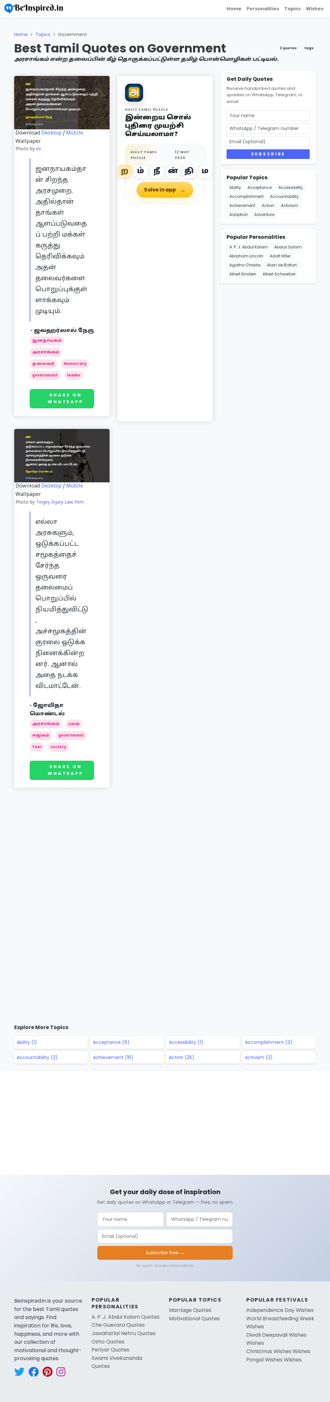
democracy (74, 364)
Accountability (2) (37, 1057)
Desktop (51, 133)
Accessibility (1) (186, 1042)
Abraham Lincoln (246, 256)
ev (38, 149)
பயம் (74, 724)
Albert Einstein (242, 274)
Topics (292, 8)
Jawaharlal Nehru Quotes (124, 1333)
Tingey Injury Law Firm (60, 502)
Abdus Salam (288, 247)
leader (74, 375)
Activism (289, 205)
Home (234, 8)
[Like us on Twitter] (19, 1372)
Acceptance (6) (111, 1042)
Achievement (242, 205)
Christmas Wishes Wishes (278, 1351)
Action (268, 205)
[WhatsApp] (322, 81)
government (45, 375)
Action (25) (181, 1057)
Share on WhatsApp (65, 398)
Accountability (284, 196)
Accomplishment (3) (268, 1042)
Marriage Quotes (190, 1310)
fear (37, 747)
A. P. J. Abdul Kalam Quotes (126, 1317)
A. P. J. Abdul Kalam (248, 247)
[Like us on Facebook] (33, 1372)
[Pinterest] (322, 97)
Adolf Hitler (280, 256)
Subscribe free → (165, 1252)
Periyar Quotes (110, 1349)
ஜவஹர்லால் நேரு (64, 331)
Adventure (264, 214)
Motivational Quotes (194, 1318)
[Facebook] (322, 51)
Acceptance (260, 187)
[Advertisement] (113, 824)
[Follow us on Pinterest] (48, 1372)
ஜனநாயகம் (47, 341)
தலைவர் (43, 364)
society (58, 747)
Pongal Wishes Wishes (274, 1359)
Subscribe (268, 154)
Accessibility (290, 187)
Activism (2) (259, 1057)
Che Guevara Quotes (118, 1325)
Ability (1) (27, 1042)
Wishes (315, 8)
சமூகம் (40, 735)
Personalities (263, 8)
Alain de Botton (282, 265)
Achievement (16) (113, 1057)
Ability (235, 187)
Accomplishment (246, 196)
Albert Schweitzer (279, 274)
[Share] (322, 112)
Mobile (74, 133)
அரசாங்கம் (45, 352)
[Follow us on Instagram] (60, 1372)
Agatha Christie (244, 265)
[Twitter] (322, 66)
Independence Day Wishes (280, 1310)
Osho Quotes (108, 1341)
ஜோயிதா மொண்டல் (47, 709)
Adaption (238, 214)
